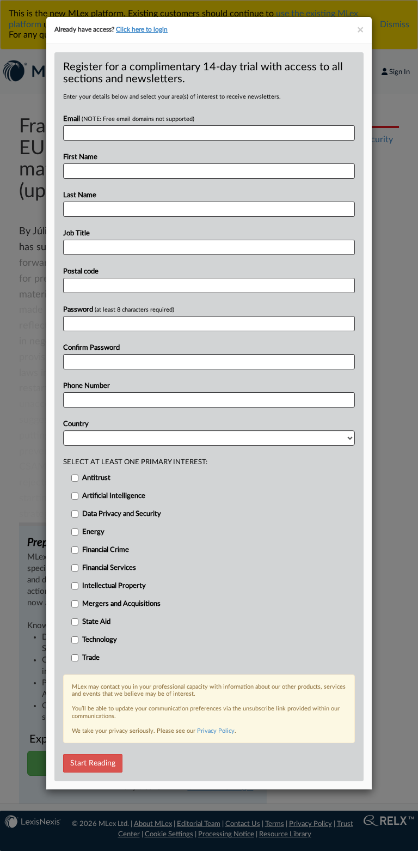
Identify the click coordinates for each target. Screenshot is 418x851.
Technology (99, 639)
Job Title (76, 233)
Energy (93, 532)
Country (76, 424)
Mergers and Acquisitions (121, 603)
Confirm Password (91, 347)
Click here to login (142, 29)
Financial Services (109, 568)
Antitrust (96, 478)
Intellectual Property (114, 585)
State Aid (96, 621)
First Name (80, 157)
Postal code (81, 271)
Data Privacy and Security (121, 514)
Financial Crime (105, 550)
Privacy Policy (216, 731)
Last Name (79, 195)
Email (128, 119)
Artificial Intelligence (113, 496)
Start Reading (92, 763)
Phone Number (86, 386)
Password (118, 309)
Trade (91, 657)
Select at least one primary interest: (135, 462)
